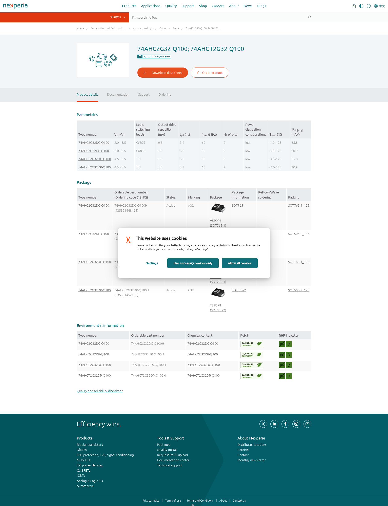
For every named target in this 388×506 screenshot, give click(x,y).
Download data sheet (167, 72)
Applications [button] (150, 6)
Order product (212, 72)
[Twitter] (263, 424)
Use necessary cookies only (193, 263)
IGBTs (81, 475)
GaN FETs (83, 470)
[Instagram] (296, 424)
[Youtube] (307, 424)
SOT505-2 (239, 290)
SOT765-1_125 (298, 205)
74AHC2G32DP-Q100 (93, 151)
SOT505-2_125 (298, 234)
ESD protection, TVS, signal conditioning (105, 455)
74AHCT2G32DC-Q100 (94, 159)
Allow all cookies (239, 263)
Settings (152, 263)
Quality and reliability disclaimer (100, 391)
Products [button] (129, 6)
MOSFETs (83, 460)
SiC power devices (90, 465)
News (248, 6)
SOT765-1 (239, 205)
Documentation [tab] (118, 94)
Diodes (82, 449)
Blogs (261, 6)
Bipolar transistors (90, 444)
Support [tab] (144, 94)
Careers (218, 6)
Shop (203, 6)
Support (187, 6)
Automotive (85, 486)
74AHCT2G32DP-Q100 (94, 167)
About (234, 6)
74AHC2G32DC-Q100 (93, 142)
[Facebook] (285, 424)
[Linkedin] (274, 424)
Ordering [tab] (164, 94)
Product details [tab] (87, 94)
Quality (171, 6)
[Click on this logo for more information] (251, 344)
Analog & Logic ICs (90, 481)
